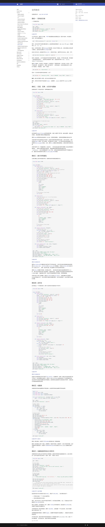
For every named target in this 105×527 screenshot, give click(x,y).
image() (47, 512)
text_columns (49, 376)
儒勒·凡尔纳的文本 (36, 262)
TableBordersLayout (50, 445)
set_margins (46, 49)
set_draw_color (37, 266)
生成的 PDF (34, 34)
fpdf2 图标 (40, 491)
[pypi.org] (87, 525)
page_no (37, 141)
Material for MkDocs (24, 525)
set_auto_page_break (50, 151)
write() (47, 493)
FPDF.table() (46, 441)
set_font (47, 52)
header (38, 133)
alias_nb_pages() (38, 142)
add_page (46, 48)
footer (42, 133)
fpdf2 (18, 9)
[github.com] (85, 525)
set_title (49, 275)
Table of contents (79, 9)
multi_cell (36, 270)
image (35, 137)
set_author (57, 275)
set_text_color (51, 266)
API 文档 (43, 14)
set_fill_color (44, 266)
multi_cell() (55, 493)
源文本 (39, 438)
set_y (52, 142)
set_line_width (66, 266)
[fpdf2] (17, 4)
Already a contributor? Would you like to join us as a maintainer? (59, 1)
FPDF (47, 36)
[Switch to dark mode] (57, 4)
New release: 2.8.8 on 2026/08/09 (40, 1)
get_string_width (37, 264)
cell (34, 63)
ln (41, 78)
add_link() (51, 508)
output (48, 80)
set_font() (67, 504)
